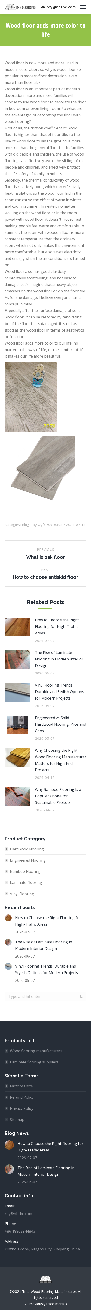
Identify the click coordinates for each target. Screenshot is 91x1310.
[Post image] (17, 627)
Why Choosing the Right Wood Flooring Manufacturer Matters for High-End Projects (60, 760)
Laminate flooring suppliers (34, 1062)
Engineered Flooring (28, 860)
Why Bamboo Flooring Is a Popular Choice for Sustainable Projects (58, 796)
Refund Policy (22, 1097)
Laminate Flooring (26, 882)
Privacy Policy (21, 1108)
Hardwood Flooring (27, 849)
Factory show (21, 1086)
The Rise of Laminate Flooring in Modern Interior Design (59, 659)
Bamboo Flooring (25, 871)
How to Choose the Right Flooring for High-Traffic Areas (57, 626)
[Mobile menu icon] (83, 7)
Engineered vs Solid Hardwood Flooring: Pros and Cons (60, 724)
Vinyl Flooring (22, 893)
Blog (25, 524)
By (48, 524)
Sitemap (17, 1119)
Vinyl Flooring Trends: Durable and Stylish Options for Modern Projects (59, 692)
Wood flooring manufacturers (36, 1050)
